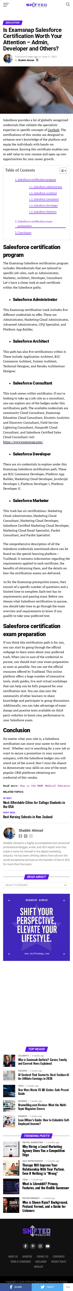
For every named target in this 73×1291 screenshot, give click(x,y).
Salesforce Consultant (46, 199)
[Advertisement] (36, 1003)
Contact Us (42, 1256)
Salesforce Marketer (45, 211)
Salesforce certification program (37, 179)
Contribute (59, 1256)
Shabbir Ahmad (26, 60)
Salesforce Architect (45, 193)
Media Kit (38, 1266)
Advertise (27, 1256)
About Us (13, 1256)
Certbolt (53, 130)
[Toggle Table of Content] (61, 170)
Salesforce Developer (46, 205)
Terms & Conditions (21, 1261)
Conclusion (24, 232)
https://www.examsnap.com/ (23, 442)
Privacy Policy (58, 1261)
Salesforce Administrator (48, 187)
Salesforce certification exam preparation (35, 223)
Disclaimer (41, 1261)
